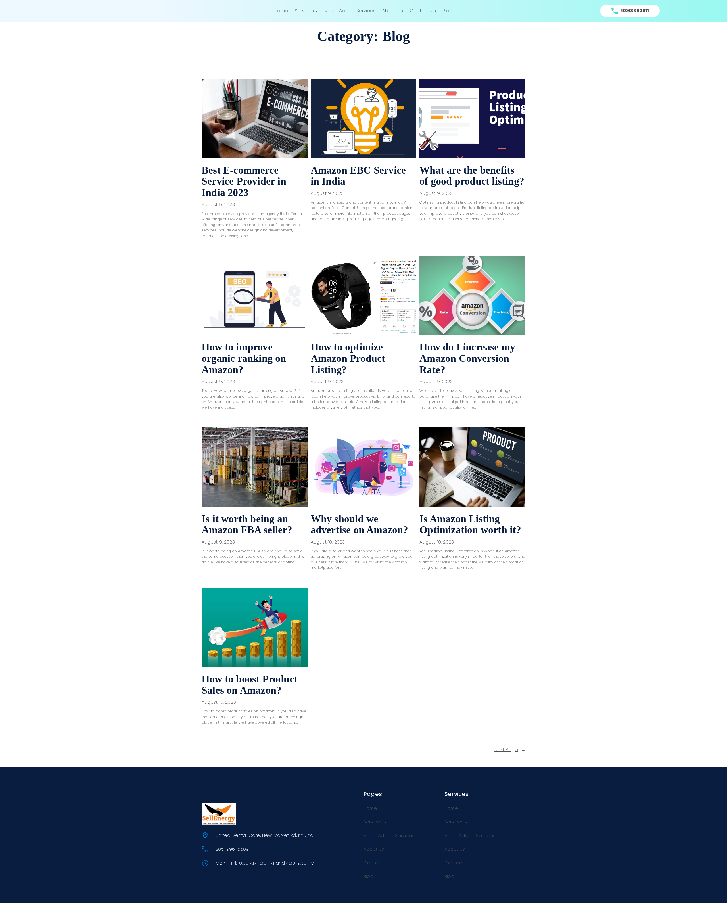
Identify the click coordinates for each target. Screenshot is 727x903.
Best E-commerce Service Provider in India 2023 (244, 181)
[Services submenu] (316, 10)
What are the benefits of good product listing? (471, 176)
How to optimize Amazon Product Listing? (348, 358)
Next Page (509, 749)
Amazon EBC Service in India (358, 176)
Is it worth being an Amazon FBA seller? (247, 524)
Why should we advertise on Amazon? (359, 524)
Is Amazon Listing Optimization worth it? (470, 524)
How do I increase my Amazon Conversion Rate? (467, 358)
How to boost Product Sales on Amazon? (250, 685)
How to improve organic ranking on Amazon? (244, 358)
